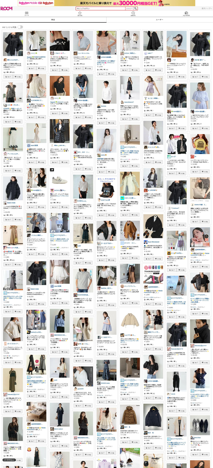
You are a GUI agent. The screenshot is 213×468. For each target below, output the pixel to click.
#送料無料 (100, 159)
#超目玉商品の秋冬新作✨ (35, 381)
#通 (30, 384)
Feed (26, 14)
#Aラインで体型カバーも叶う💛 (36, 382)
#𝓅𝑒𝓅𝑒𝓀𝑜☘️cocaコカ (57, 102)
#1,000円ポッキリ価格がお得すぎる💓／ (106, 62)
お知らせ (133, 14)
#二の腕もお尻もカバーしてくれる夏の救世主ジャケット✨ (176, 444)
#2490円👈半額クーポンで (12, 109)
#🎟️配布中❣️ (9, 251)
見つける (79, 14)
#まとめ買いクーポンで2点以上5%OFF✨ (106, 438)
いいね (18, 76)
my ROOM (186, 14)
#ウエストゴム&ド (62, 241)
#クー (173, 446)
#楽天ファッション (126, 341)
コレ (8, 76)
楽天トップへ (207, 8)
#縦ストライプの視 (179, 304)
